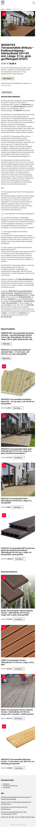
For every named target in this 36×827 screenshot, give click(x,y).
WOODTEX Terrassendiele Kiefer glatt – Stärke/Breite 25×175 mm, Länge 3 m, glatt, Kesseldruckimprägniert (17, 451)
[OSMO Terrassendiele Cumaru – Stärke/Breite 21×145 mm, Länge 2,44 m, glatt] (18, 641)
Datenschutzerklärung (10, 786)
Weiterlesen (6, 344)
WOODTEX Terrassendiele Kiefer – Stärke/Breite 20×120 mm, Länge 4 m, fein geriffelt (16, 501)
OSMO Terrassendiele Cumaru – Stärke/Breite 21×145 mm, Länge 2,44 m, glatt (17, 662)
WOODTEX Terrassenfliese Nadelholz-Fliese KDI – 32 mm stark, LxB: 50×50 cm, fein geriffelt (18, 401)
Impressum (6, 787)
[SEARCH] (34, 3)
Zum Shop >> (8, 78)
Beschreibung (7, 92)
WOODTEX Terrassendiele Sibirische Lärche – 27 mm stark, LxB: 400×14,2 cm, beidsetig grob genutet (18, 761)
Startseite (6, 784)
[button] (32, 14)
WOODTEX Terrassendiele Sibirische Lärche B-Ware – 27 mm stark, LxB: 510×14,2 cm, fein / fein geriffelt (15, 352)
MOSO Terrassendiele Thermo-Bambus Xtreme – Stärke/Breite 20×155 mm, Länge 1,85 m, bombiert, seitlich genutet (17, 712)
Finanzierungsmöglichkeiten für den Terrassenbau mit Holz (14, 813)
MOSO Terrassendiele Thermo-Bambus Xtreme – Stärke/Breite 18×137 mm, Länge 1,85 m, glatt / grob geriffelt (17, 613)
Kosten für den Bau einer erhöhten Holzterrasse (18, 817)
